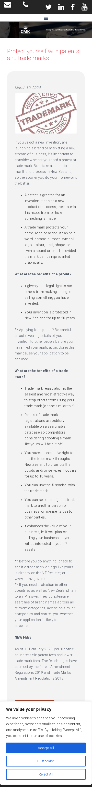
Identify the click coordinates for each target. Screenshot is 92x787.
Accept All (46, 748)
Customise (46, 761)
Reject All (46, 774)
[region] (46, 743)
